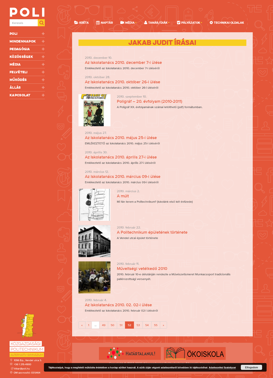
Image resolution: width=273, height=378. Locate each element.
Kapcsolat (20, 95)
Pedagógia (20, 49)
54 (147, 325)
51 (121, 325)
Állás (15, 87)
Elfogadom (251, 367)
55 (155, 325)
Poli (13, 33)
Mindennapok (23, 41)
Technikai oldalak (229, 23)
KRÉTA (84, 23)
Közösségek (21, 56)
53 (138, 325)
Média (15, 64)
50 (112, 325)
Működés (18, 80)
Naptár (107, 23)
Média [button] (130, 23)
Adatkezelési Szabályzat (222, 367)
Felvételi (19, 72)
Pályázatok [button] (190, 23)
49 (103, 325)
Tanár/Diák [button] (157, 23)
